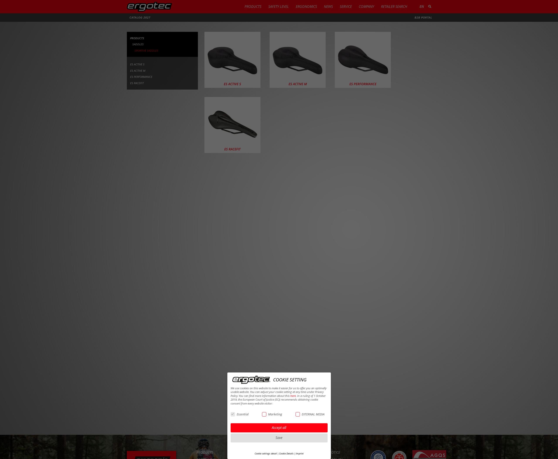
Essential (243, 414)
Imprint (300, 453)
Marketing (275, 414)
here (293, 396)
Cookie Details (286, 453)
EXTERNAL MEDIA (313, 414)
